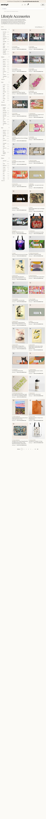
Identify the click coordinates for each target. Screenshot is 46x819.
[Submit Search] (2, 9)
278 (35, 449)
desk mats (5, 22)
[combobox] (23, 8)
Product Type (4, 29)
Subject (2, 56)
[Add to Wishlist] (14, 30)
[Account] (22, 4)
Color (2, 82)
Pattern (2, 158)
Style (2, 127)
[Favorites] (25, 4)
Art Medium (3, 105)
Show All (2, 79)
